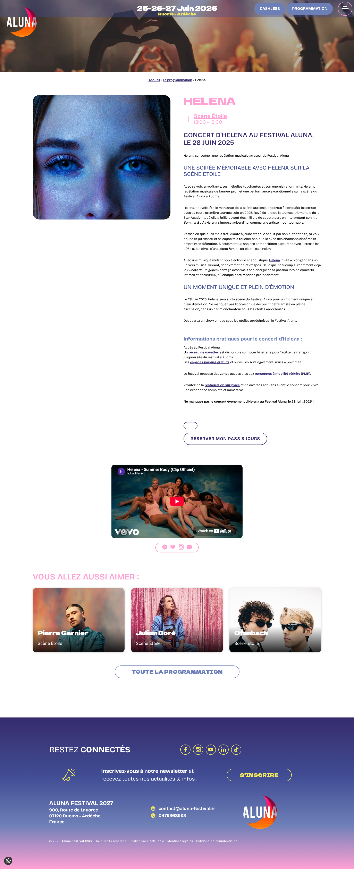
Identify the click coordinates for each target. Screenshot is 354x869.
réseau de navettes (204, 352)
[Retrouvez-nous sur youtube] (211, 750)
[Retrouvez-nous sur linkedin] (223, 750)
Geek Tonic (155, 841)
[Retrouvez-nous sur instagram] (198, 750)
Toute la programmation (177, 671)
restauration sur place (222, 385)
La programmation (177, 80)
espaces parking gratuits (209, 362)
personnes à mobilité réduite (277, 374)
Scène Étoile (210, 116)
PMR (305, 374)
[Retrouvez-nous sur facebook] (185, 750)
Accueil (154, 80)
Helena (274, 260)
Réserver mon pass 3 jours (225, 438)
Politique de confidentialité (216, 841)
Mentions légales (180, 841)
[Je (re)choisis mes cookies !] (8, 861)
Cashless (270, 8)
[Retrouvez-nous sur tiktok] (236, 750)
